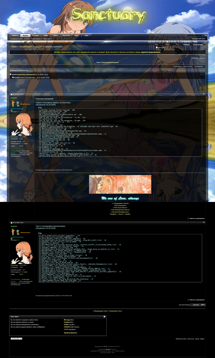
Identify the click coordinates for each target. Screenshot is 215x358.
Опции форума (36, 39)
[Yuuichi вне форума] (22, 124)
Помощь (186, 44)
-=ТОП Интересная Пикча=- (120, 210)
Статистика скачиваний (110, 62)
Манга (56, 35)
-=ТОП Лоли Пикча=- (120, 208)
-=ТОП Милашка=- (120, 206)
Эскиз (120, 214)
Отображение (199, 66)
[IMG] (66, 325)
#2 (204, 222)
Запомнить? (162, 47)
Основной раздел (26, 47)
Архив (197, 339)
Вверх (203, 305)
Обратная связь (181, 339)
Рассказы (66, 35)
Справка (27, 39)
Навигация (46, 39)
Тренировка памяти (121, 203)
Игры (76, 35)
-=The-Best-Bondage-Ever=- (120, 212)
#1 (204, 94)
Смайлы (67, 322)
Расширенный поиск (198, 38)
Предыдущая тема (100, 311)
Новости (15, 35)
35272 (21, 146)
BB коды (67, 320)
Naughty (113, 214)
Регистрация (198, 44)
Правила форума (70, 333)
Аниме (45, 35)
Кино (86, 35)
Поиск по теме (188, 66)
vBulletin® (108, 349)
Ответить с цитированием (197, 218)
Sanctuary (38, 47)
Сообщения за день (17, 39)
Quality (127, 214)
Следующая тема (115, 311)
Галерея (35, 35)
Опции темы (176, 66)
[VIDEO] (67, 327)
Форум (25, 35)
